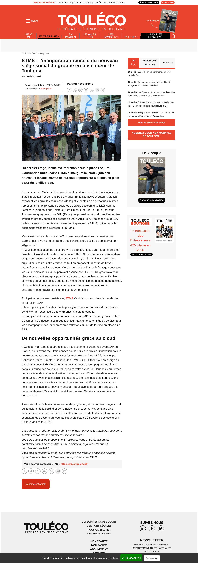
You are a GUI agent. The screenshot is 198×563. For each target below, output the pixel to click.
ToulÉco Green (82, 2)
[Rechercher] (173, 36)
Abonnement (99, 549)
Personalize (151, 558)
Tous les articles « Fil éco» (151, 122)
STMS (69, 298)
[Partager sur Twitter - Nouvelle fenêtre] (75, 89)
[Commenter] (97, 89)
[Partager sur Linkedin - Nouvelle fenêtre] (86, 89)
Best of (29, 36)
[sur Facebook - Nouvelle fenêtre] (152, 529)
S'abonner (168, 2)
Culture (131, 37)
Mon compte (99, 541)
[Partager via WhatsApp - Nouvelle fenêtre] (80, 89)
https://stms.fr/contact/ (74, 464)
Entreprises (49, 36)
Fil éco (133, 62)
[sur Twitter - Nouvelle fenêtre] (161, 529)
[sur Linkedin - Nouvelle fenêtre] (143, 529)
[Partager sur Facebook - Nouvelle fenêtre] (69, 89)
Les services (99, 533)
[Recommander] (92, 89)
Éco (34, 53)
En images (70, 36)
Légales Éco (89, 36)
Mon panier (99, 545)
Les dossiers (111, 36)
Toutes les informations (141, 254)
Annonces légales (155, 36)
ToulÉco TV (100, 2)
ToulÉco (25, 53)
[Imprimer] (103, 90)
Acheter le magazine (152, 200)
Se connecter (150, 2)
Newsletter (152, 540)
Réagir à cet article (35, 484)
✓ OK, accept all (131, 558)
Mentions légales (99, 526)
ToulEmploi (64, 2)
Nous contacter (98, 530)
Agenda (167, 62)
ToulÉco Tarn (116, 2)
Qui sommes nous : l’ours (99, 522)
